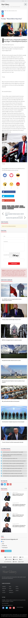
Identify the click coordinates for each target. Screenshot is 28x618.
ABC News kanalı (10, 208)
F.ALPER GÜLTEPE (16, 502)
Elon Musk (4, 208)
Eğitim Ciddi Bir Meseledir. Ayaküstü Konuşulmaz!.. (18, 494)
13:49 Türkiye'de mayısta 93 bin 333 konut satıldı (12, 470)
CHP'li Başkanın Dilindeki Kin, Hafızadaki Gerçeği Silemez (19, 505)
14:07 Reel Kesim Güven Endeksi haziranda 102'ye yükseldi (14, 461)
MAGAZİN (4, 588)
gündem (21, 205)
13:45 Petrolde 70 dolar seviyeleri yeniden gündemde (13, 463)
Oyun (22, 557)
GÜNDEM (4, 586)
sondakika (4, 207)
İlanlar (16, 559)
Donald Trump (22, 207)
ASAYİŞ (17, 588)
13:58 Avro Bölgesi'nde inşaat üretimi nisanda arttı (12, 468)
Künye (15, 561)
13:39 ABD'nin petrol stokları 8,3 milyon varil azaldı (12, 473)
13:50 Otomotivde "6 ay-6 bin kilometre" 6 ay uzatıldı (13, 452)
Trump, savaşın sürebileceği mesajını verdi (11, 319)
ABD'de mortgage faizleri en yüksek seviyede (12, 340)
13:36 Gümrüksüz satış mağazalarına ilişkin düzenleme (13, 476)
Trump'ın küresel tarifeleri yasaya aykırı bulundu (12, 442)
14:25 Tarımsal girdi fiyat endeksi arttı (10, 458)
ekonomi (3, 205)
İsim (4, 236)
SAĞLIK (17, 590)
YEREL (10, 586)
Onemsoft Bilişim (20, 607)
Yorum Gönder (14, 263)
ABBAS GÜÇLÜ (15, 492)
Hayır (3, 543)
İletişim (22, 561)
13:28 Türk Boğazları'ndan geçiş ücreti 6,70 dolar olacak (13, 465)
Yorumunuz (6, 241)
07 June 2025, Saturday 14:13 (11, 10)
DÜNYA (17, 586)
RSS (21, 559)
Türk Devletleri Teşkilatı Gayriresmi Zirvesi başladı (13, 421)
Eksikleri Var (4, 545)
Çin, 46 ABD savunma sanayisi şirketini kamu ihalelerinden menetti (11, 299)
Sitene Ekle (8, 561)
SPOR (10, 588)
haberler (8, 205)
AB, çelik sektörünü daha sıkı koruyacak (10, 401)
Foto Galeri (9, 557)
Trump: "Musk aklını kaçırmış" (15, 6)
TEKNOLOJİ (11, 592)
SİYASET (3, 592)
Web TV (16, 557)
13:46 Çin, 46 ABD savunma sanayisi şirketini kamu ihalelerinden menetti (12, 455)
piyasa (13, 205)
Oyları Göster (8, 551)
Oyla (3, 551)
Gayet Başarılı (4, 547)
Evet (3, 541)
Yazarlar (9, 559)
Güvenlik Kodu (6, 254)
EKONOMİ (11, 590)
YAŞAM (3, 590)
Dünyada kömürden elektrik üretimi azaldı (11, 360)
